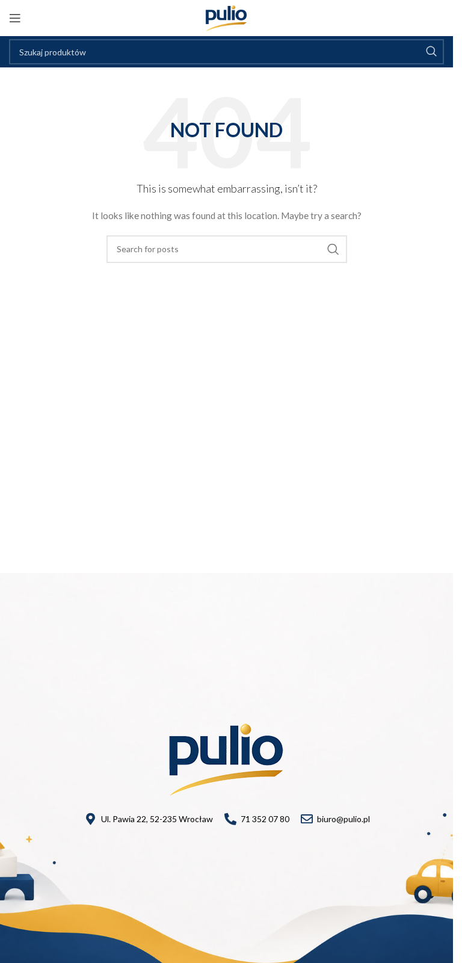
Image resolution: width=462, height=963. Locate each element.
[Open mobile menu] (15, 18)
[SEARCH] (431, 51)
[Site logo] (226, 17)
